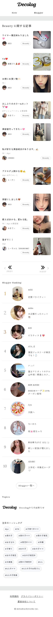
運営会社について (26, 601)
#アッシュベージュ (10, 111)
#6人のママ (10, 568)
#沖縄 (40, 542)
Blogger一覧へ (26, 485)
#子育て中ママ (32, 529)
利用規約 (14, 596)
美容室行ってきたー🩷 (13, 129)
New (14, 12)
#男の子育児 (41, 536)
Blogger (38, 12)
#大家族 (9, 562)
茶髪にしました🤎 (11, 199)
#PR (17, 529)
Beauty (26, 43)
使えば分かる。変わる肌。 (15, 219)
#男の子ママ (24, 536)
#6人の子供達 (11, 575)
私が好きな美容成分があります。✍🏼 (20, 149)
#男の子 (9, 536)
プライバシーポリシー (32, 596)
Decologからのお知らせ (31, 507)
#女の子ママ (38, 549)
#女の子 (22, 549)
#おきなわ (9, 542)
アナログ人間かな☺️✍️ (14, 171)
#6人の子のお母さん (31, 568)
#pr (8, 153)
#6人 (40, 562)
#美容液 (15, 223)
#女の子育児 (10, 555)
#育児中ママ (26, 542)
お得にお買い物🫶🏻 (11, 79)
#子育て (9, 549)
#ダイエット (12, 175)
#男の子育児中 (25, 562)
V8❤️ (5, 59)
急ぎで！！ (7, 239)
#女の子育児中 (29, 555)
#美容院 (23, 111)
